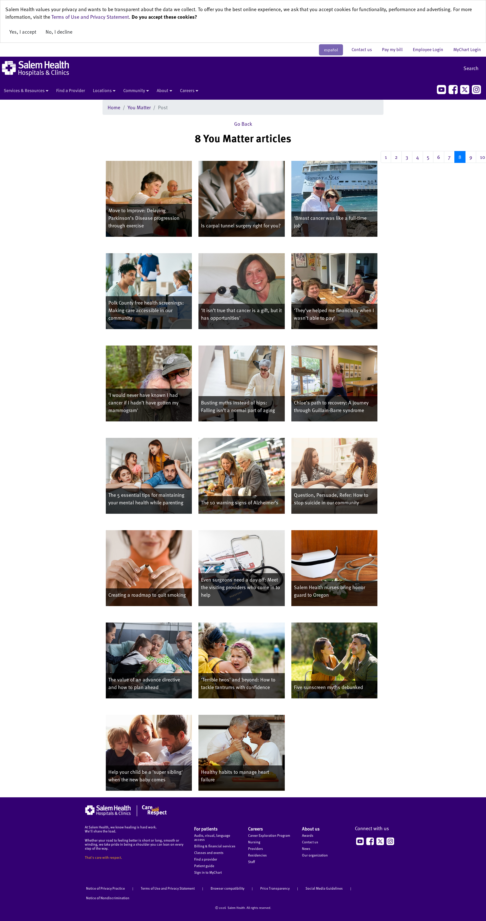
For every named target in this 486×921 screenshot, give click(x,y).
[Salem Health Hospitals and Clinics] (35, 68)
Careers (187, 90)
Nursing (254, 842)
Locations (102, 90)
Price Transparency (275, 888)
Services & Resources (24, 90)
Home (114, 107)
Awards (307, 835)
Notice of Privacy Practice (105, 888)
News (306, 848)
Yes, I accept (22, 31)
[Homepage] (126, 815)
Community (134, 90)
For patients (206, 828)
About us (311, 828)
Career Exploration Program (269, 835)
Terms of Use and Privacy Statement (90, 16)
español (331, 50)
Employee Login (430, 49)
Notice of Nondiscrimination (107, 898)
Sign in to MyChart (208, 872)
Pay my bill (395, 49)
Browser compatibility (227, 888)
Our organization (315, 855)
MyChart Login (467, 49)
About (162, 90)
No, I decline (59, 31)
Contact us (364, 49)
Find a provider (205, 859)
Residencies (257, 855)
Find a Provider (70, 90)
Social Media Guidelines (324, 888)
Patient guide (204, 865)
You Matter (139, 107)
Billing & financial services (214, 846)
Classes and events (209, 852)
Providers (255, 848)
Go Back (243, 123)
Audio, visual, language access (212, 837)
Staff (251, 861)
